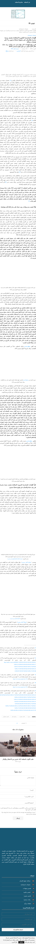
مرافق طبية (14, 716)
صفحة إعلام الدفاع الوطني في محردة (15, 558)
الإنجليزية (19, 51)
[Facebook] (19, 5)
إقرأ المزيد (14, 942)
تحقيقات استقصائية (23, 29)
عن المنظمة (27, 2)
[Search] (3, 23)
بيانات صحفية (29, 899)
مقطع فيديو (27, 346)
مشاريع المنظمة (19, 2)
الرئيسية (34, 29)
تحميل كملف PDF (15, 48)
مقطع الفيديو (25, 380)
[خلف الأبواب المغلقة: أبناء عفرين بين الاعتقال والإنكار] (18, 745)
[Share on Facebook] (14, 723)
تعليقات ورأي (29, 903)
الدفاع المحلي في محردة (15, 618)
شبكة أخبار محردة (26, 562)
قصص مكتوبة (29, 892)
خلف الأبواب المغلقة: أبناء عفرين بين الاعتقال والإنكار (18, 759)
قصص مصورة (29, 896)
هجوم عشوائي (6, 716)
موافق (21, 942)
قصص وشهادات (28, 888)
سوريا (29, 716)
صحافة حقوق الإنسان (27, 881)
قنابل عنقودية (22, 716)
